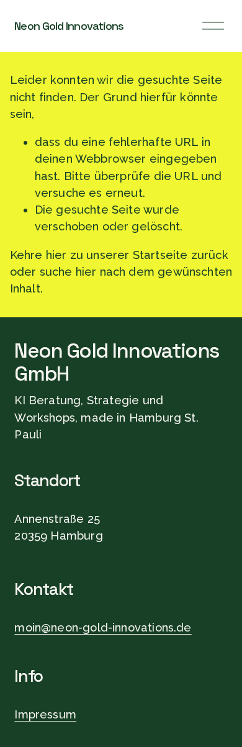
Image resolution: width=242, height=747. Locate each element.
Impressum (45, 714)
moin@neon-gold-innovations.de (102, 627)
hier (56, 254)
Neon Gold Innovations (68, 26)
